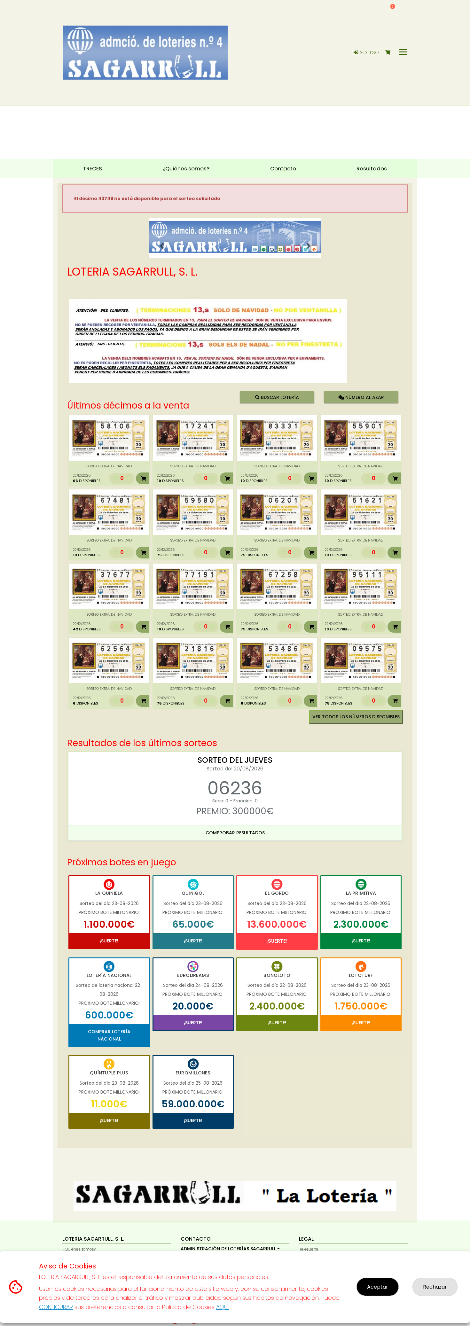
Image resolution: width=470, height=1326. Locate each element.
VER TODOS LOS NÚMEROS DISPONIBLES (356, 717)
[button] (162, 246)
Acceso (368, 52)
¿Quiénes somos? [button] (185, 168)
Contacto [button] (283, 168)
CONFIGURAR (56, 1307)
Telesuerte (309, 1249)
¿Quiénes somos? (79, 1249)
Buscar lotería (279, 397)
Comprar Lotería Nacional (109, 1035)
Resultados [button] (371, 168)
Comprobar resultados (235, 833)
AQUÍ (222, 1307)
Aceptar (377, 1287)
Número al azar (364, 397)
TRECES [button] (92, 168)
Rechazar (435, 1287)
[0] (390, 52)
